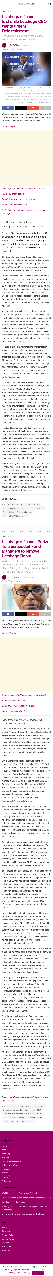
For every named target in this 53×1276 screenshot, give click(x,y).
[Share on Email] (33, 108)
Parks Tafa (21, 1121)
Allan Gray (12, 1106)
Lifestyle (6, 1169)
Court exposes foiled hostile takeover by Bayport (24, 188)
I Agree (38, 1272)
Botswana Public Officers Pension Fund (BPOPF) (23, 1114)
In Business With (9, 1165)
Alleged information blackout (15, 204)
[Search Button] (49, 4)
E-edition (6, 1250)
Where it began (9, 126)
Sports (5, 1177)
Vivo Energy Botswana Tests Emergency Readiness (23, 1214)
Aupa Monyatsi (39, 1106)
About (4, 1227)
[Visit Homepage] (26, 3)
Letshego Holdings (36, 508)
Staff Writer (14, 45)
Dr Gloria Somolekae (18, 1117)
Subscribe (6, 1181)
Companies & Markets (11, 1161)
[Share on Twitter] (21, 108)
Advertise (6, 1231)
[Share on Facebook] (8, 108)
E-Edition (6, 1157)
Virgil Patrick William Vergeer (15, 516)
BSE (5, 1117)
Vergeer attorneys (24, 512)
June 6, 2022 (28, 45)
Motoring (5, 1172)
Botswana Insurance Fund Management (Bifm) (22, 1110)
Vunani (31, 1121)
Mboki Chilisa (8, 512)
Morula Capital (36, 1117)
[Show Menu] (3, 4)
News (10, 12)
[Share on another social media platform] (45, 108)
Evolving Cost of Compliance (13, 1202)
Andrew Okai (13, 504)
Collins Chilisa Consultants (14, 508)
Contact (5, 1242)
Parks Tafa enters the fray (13, 193)
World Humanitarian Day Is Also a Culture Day (20, 1193)
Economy (6, 1153)
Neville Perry (8, 1121)
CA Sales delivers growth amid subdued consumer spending (26, 1197)
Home (4, 12)
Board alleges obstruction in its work (18, 199)
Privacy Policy (8, 1235)
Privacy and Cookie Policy (19, 1272)
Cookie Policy (8, 1238)
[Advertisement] (26, 158)
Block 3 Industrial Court (31, 504)
